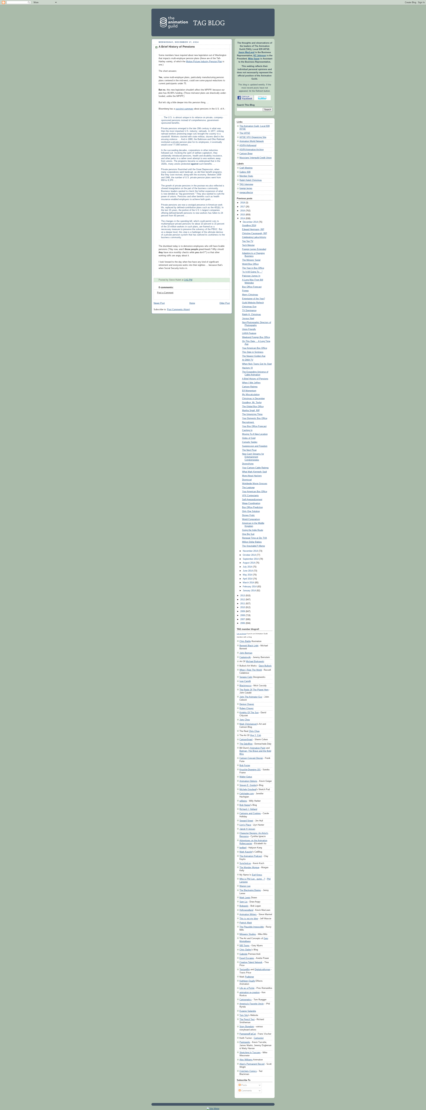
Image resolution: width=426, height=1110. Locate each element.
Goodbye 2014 (249, 225)
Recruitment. (248, 422)
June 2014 (248, 571)
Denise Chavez (246, 704)
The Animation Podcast (250, 856)
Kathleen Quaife (247, 981)
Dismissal (247, 480)
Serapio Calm (245, 677)
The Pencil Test (247, 1019)
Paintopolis (244, 1042)
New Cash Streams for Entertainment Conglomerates (253, 457)
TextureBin (244, 969)
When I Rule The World (250, 670)
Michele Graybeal (247, 789)
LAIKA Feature (249, 333)
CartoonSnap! (246, 739)
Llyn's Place (245, 825)
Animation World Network (251, 141)
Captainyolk (245, 657)
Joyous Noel (248, 318)
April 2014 (247, 579)
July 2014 (247, 567)
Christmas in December (253, 398)
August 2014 (249, 563)
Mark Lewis (244, 897)
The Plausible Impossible (251, 927)
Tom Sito (243, 1015)
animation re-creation (249, 992)
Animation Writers (248, 914)
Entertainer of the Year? (253, 299)
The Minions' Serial (251, 260)
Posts (244, 1085)
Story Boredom (246, 1026)
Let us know (241, 634)
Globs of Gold (248, 438)
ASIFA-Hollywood (247, 145)
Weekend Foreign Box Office (256, 337)
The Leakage (248, 487)
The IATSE (244, 133)
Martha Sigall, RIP (251, 410)
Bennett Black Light (248, 645)
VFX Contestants (250, 495)
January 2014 (249, 590)
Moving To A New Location (255, 434)
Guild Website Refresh (253, 303)
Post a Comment (165, 293)
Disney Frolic (248, 515)
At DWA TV (247, 360)
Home (192, 303)
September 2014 (251, 559)
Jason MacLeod (246, 52)
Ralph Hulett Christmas (250, 180)
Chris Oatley (245, 949)
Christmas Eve (249, 307)
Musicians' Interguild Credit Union (255, 158)
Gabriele (243, 954)
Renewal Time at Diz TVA (254, 538)
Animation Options (248, 781)
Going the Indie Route (252, 530)
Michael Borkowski (255, 661)
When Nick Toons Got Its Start (257, 364)
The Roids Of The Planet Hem (254, 689)
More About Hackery (252, 476)
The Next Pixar (249, 450)
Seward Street (246, 820)
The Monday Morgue (249, 867)
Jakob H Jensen (247, 829)
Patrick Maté (245, 922)
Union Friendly (249, 329)
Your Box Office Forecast (254, 426)
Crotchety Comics (248, 1071)
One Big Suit (248, 534)
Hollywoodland (246, 910)
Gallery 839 (244, 172)
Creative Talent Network (250, 962)
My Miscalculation (251, 394)
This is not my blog (248, 918)
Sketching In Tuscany (250, 1052)
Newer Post (159, 303)
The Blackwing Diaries (250, 890)
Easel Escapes (246, 958)
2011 (242, 603)
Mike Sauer (254, 59)
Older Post (224, 303)
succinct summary (184, 109)
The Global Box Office (253, 406)
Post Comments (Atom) (178, 309)
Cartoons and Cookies (250, 813)
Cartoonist (259, 1038)
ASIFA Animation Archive (251, 149)
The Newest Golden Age (253, 356)
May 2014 (247, 575)
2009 (242, 611)
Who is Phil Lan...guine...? (252, 879)
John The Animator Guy (250, 697)
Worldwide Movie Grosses (254, 483)
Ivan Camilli (245, 681)
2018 (242, 203)
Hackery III (247, 368)
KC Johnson (259, 55)
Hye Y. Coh (255, 735)
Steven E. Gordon (248, 785)
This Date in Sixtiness (252, 352)
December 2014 (250, 222)
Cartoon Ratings (250, 387)
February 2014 (250, 586)
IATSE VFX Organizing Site (252, 137)
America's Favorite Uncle (251, 1003)
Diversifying (247, 464)
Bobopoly (243, 906)
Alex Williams (246, 1059)
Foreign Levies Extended (254, 249)
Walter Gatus (245, 777)
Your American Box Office (254, 348)
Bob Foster (244, 765)
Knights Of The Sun (249, 712)
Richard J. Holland (248, 809)
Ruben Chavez (246, 708)
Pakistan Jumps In (251, 276)
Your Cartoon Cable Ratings (255, 468)
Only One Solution (251, 511)
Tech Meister (248, 245)
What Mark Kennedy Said (254, 472)
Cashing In (247, 430)
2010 (242, 607)
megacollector (246, 192)
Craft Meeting (245, 168)
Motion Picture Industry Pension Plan (204, 61)
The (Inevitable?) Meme (253, 546)
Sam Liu (243, 901)
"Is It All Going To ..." (252, 272)
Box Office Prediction (252, 507)
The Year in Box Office (253, 268)
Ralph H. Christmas (251, 314)
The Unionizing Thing (252, 414)
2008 (242, 615)
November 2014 (250, 551)
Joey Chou (244, 719)
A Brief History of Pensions (177, 46)
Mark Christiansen (248, 724)
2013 (242, 595)
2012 (242, 599)
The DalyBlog (245, 744)
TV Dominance (249, 310)
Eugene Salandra (247, 1011)
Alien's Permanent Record (251, 1064)
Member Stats (246, 176)
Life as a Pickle (246, 988)
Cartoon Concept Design (251, 758)
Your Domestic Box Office (254, 418)
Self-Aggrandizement (252, 499)
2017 (242, 207)
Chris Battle (245, 641)
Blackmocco (245, 685)
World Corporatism (251, 519)
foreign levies (245, 188)
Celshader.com (246, 793)
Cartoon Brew (245, 153)
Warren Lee (244, 886)
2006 (242, 623)
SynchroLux (245, 863)
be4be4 (242, 847)
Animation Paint (257, 748)
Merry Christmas (250, 295)
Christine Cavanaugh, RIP (254, 233)
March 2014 (248, 582)
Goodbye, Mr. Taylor (252, 402)
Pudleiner (249, 977)
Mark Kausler (245, 852)
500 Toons (244, 945)
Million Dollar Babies (252, 542)
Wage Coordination (251, 503)
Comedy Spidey (249, 442)
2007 (242, 619)
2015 (242, 215)
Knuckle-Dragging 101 (250, 769)
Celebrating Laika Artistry (254, 237)
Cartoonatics (245, 999)
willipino (243, 801)
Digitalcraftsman (262, 969)
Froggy (245, 291)
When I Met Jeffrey (251, 383)
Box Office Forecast (252, 287)
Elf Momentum (249, 391)
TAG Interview (246, 184)
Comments (246, 1091)
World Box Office (250, 264)
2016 (242, 211)
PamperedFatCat (247, 1034)
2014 (242, 218)
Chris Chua (254, 731)
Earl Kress (257, 875)
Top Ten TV (247, 241)
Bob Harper (244, 805)
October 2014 (249, 555)
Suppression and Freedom (254, 446)
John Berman (245, 653)
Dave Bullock (265, 666)
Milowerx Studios (247, 934)
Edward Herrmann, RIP (253, 229)
